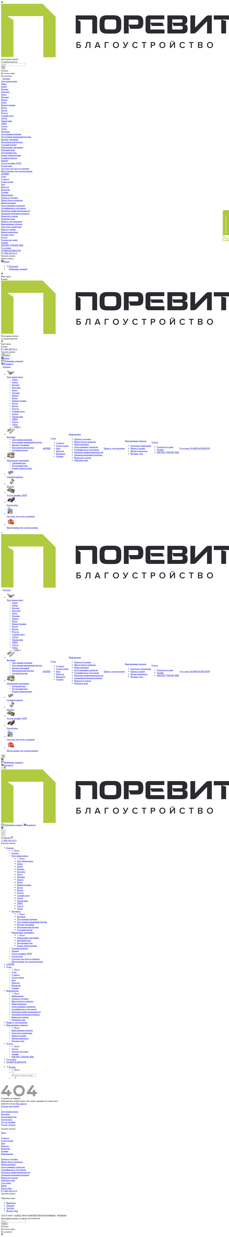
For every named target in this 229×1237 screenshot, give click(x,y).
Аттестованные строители (13, 1167)
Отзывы (4, 1151)
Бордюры (21, 916)
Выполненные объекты (22, 1030)
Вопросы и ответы (9, 1177)
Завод (3, 1132)
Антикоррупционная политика (15, 1175)
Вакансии (5, 1148)
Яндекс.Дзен (12, 1211)
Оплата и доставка (9, 1159)
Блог (3, 1143)
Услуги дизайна (8, 1122)
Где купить (6, 1183)
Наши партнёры (8, 1164)
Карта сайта (6, 1188)
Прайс (4, 1185)
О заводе (5, 1138)
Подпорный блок (9, 1117)
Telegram (10, 1205)
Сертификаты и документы (13, 1169)
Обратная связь (8, 1180)
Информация (17, 996)
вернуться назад (8, 1103)
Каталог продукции (10, 1106)
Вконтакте (11, 1203)
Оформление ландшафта (28, 938)
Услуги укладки (8, 1125)
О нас (14, 972)
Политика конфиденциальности (15, 1172)
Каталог (15, 853)
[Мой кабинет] (2, 759)
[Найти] (3, 67)
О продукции (7, 1140)
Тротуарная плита (25, 861)
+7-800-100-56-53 (9, 253)
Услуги (15, 1049)
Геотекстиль (6, 1119)
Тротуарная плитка (9, 1111)
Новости (5, 1146)
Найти (4, 1224)
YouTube (10, 1208)
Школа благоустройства (12, 1162)
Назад (17, 850)
